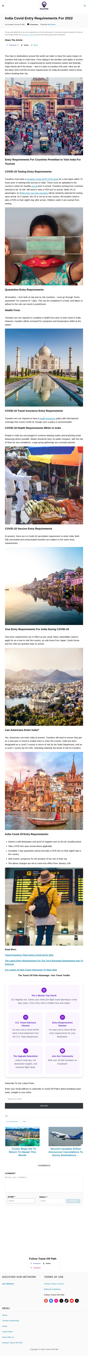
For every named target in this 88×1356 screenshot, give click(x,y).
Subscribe (44, 1106)
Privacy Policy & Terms (54, 1284)
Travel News (7, 1332)
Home (4, 1315)
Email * (43, 1197)
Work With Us (8, 1337)
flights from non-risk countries (34, 193)
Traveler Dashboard (10, 1321)
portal (34, 186)
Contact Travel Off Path (12, 1343)
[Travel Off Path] (44, 6)
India (24, 1121)
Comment (10, 1173)
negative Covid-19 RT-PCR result (42, 179)
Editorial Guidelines (52, 1289)
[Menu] (3, 5)
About (4, 1326)
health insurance (47, 418)
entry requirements (12, 1121)
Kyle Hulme (51, 24)
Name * (11, 1197)
